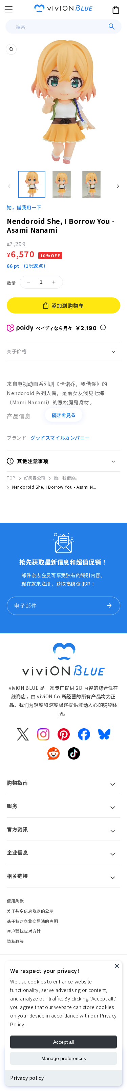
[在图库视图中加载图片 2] (61, 184)
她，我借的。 (67, 478)
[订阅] (109, 606)
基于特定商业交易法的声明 (32, 921)
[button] (8, 9)
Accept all (63, 1042)
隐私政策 (15, 941)
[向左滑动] (9, 186)
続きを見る (64, 415)
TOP (11, 478)
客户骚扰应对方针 (24, 931)
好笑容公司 (34, 478)
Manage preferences (63, 1058)
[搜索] (111, 26)
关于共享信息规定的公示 (30, 911)
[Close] (117, 966)
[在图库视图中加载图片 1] (31, 184)
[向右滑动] (117, 186)
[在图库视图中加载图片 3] (91, 184)
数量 (11, 283)
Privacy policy (27, 1077)
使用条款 (15, 900)
